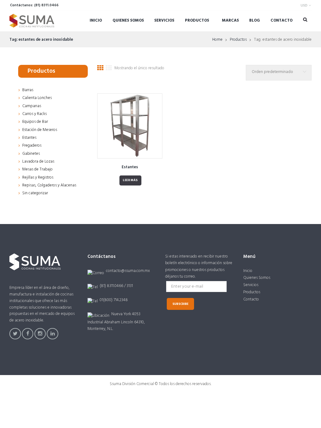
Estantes (130, 167)
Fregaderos (31, 145)
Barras (27, 90)
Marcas (230, 20)
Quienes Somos (128, 20)
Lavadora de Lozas (38, 161)
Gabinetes (31, 153)
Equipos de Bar (35, 121)
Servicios (164, 20)
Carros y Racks (34, 114)
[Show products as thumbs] (100, 69)
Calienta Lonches (37, 98)
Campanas (31, 106)
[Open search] (305, 19)
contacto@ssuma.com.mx (128, 271)
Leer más (130, 180)
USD (304, 5)
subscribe (180, 304)
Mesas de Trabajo (37, 169)
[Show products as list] (109, 69)
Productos (197, 20)
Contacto (281, 20)
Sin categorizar (35, 193)
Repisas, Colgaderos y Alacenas (49, 185)
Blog (254, 20)
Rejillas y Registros (37, 177)
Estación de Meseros (39, 130)
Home (217, 40)
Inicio (96, 20)
